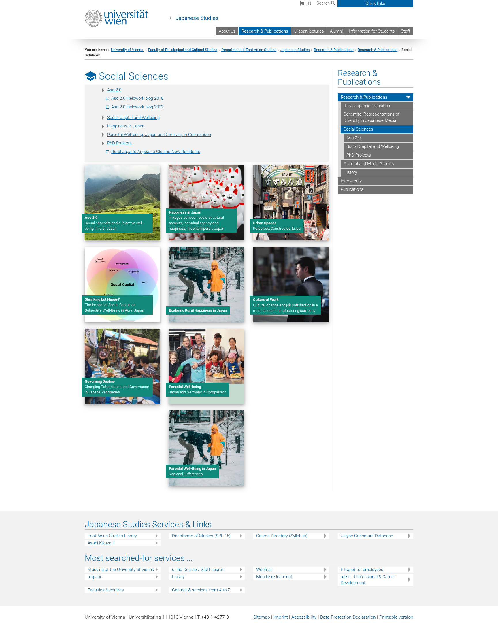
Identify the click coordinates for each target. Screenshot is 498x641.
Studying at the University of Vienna (121, 569)
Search (323, 3)
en (307, 3)
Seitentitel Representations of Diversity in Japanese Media (371, 117)
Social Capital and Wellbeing (133, 117)
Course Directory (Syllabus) (282, 535)
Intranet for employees (362, 569)
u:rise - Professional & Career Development (368, 579)
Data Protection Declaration (348, 617)
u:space (95, 576)
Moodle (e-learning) (274, 576)
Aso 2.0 (114, 90)
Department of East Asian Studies (248, 50)
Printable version (396, 617)
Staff (405, 31)
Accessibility (304, 617)
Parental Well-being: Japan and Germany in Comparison (159, 134)
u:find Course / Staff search (198, 569)
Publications (352, 189)
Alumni (336, 31)
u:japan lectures (309, 31)
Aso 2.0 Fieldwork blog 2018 (137, 98)
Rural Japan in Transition (367, 105)
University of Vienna (127, 50)
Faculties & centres (106, 590)
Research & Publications (265, 31)
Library (178, 576)
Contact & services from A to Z (201, 590)
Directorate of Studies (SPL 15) (201, 535)
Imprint (280, 617)
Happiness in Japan (125, 126)
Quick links (375, 3)
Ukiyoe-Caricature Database (367, 535)
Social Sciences (358, 129)
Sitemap (261, 617)
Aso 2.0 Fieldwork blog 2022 (137, 107)
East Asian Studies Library (112, 535)
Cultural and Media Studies (369, 163)
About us (227, 31)
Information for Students (372, 31)
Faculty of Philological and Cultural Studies (182, 50)
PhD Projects (119, 143)
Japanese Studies (197, 18)
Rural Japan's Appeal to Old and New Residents (155, 151)
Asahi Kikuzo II (101, 543)
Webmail (264, 569)
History (350, 172)
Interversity (351, 181)
